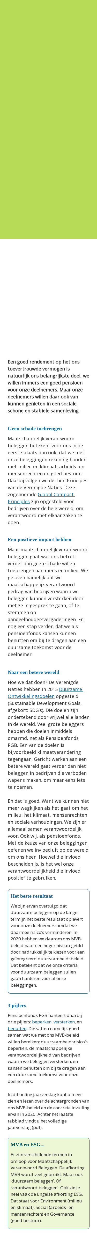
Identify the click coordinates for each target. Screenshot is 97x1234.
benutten (17, 1028)
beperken (41, 1022)
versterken (64, 1022)
